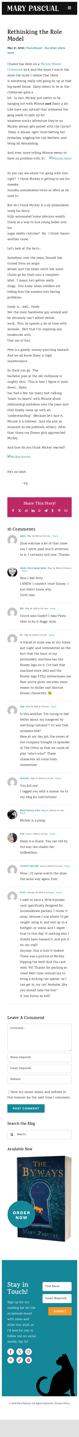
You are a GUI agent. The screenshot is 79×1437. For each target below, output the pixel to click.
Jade (22, 707)
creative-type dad (29, 866)
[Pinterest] (10, 1360)
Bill (22, 609)
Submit (60, 1311)
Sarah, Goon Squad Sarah (33, 568)
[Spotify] (28, 1360)
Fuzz (22, 834)
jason (23, 536)
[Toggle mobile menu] (70, 8)
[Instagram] (28, 1351)
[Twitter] (19, 1351)
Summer (24, 778)
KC (21, 635)
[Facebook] (10, 1351)
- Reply (54, 536)
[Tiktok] (19, 1360)
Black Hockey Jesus (30, 811)
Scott (23, 893)
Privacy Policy (62, 1403)
